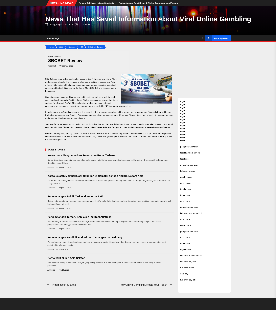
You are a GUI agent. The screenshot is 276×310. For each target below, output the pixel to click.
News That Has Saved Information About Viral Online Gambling (148, 19)
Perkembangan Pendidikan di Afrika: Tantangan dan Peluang (84, 237)
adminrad (52, 66)
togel (182, 101)
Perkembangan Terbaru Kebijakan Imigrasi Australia (79, 217)
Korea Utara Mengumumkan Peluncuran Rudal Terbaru (81, 155)
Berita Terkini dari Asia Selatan (66, 258)
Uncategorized (54, 56)
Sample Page (53, 38)
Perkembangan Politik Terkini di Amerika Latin (75, 196)
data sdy (184, 274)
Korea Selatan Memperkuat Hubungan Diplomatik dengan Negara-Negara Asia (95, 176)
